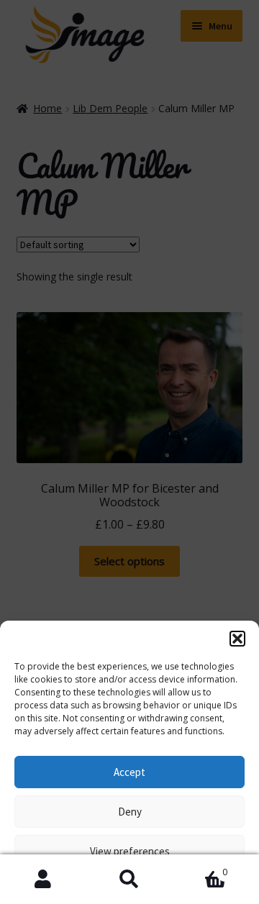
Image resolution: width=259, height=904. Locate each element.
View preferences (130, 851)
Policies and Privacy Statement (157, 884)
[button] (237, 638)
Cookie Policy (61, 884)
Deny (130, 811)
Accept (129, 772)
